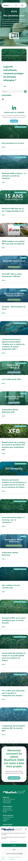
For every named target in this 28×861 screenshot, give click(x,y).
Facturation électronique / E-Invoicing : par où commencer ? (13, 519)
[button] (26, 829)
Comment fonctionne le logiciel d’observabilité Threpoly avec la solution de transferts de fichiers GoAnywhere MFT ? (13, 344)
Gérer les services (13, 841)
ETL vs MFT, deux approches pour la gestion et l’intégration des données (13, 692)
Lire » (4, 147)
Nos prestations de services (13, 143)
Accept (14, 845)
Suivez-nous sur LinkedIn (14, 112)
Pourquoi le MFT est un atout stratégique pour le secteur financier (13, 620)
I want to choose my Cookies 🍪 (14, 853)
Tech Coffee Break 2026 (11, 379)
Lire (4, 86)
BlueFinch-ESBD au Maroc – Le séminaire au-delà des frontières (14, 175)
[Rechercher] (25, 91)
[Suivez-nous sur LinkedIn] (14, 108)
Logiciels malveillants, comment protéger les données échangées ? (13, 73)
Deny (14, 849)
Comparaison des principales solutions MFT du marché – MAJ (13, 728)
